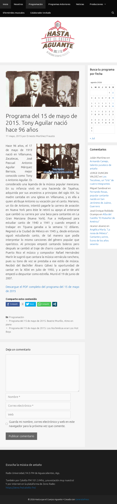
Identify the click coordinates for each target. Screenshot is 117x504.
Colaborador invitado (40, 13)
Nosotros (18, 4)
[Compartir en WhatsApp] (44, 304)
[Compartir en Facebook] (13, 304)
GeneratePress (82, 499)
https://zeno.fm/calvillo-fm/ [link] (21, 487)
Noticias (80, 4)
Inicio (5, 4)
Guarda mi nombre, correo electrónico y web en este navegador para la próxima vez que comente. (42, 424)
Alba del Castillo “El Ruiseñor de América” (102, 218)
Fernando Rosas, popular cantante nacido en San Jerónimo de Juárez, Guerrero (100, 199)
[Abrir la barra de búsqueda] (113, 13)
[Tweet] (30, 304)
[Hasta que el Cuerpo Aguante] (58, 39)
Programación (36, 4)
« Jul (92, 138)
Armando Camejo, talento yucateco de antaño (100, 165)
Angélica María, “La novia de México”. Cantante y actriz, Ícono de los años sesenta (100, 236)
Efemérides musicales (14, 13)
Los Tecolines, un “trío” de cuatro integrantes (102, 180)
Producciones (96, 4)
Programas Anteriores (59, 4)
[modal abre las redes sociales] (54, 304)
